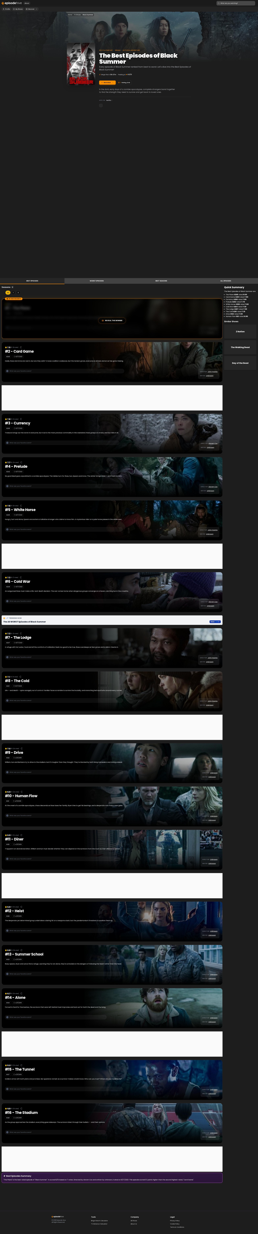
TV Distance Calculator (99, 1224)
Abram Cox (213, 443)
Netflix (108, 100)
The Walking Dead (240, 347)
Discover (31, 9)
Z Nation (240, 331)
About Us (134, 1224)
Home (70, 15)
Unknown (209, 376)
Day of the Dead (240, 363)
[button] (64, 372)
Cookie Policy (174, 1224)
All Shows (134, 1221)
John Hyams (212, 372)
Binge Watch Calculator (99, 1221)
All (8, 293)
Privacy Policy (175, 1221)
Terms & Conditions (177, 1227)
